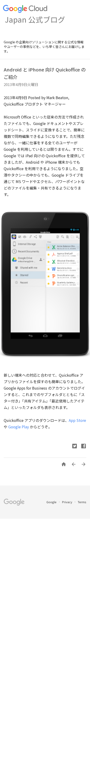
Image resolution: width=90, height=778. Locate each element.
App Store (77, 420)
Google (51, 502)
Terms (82, 502)
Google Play (18, 426)
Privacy (67, 502)
